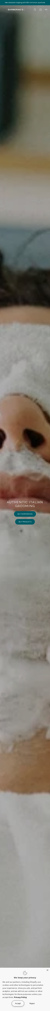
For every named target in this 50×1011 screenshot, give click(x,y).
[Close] (47, 970)
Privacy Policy (20, 997)
